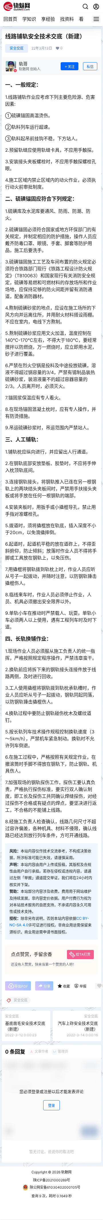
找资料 (67, 19)
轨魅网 (66, 1172)
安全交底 (16, 48)
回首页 (10, 19)
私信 (90, 66)
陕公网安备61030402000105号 (55, 1187)
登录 (51, 1105)
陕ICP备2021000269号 (51, 1180)
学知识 (29, 19)
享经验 (48, 19)
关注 (71, 66)
